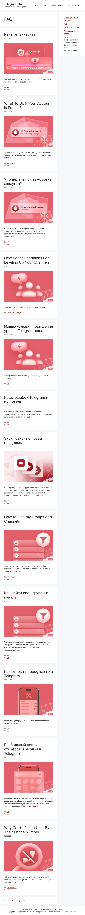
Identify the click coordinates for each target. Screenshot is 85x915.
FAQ (44, 5)
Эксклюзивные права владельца (23, 440)
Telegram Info (13, 4)
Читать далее (33, 806)
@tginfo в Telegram (56, 909)
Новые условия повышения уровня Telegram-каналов (28, 328)
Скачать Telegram (56, 5)
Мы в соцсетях (73, 5)
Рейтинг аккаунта (19, 34)
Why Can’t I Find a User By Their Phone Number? (26, 829)
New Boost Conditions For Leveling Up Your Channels (26, 260)
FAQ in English (11, 163)
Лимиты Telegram (71, 27)
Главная (36, 5)
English (9, 312)
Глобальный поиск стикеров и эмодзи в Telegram (22, 749)
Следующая (21, 901)
